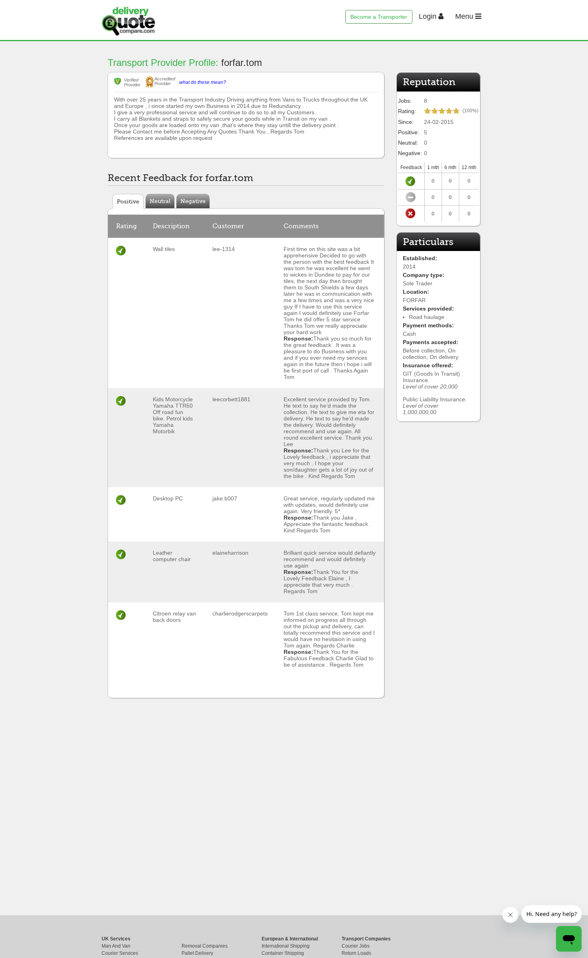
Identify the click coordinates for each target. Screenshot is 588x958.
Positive (128, 201)
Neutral (160, 201)
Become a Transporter (378, 17)
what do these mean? (202, 82)
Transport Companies (366, 939)
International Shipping (286, 946)
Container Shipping (283, 953)
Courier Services (120, 953)
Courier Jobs (356, 946)
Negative (193, 201)
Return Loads (356, 953)
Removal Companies (205, 946)
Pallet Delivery (197, 953)
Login (428, 16)
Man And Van (116, 946)
